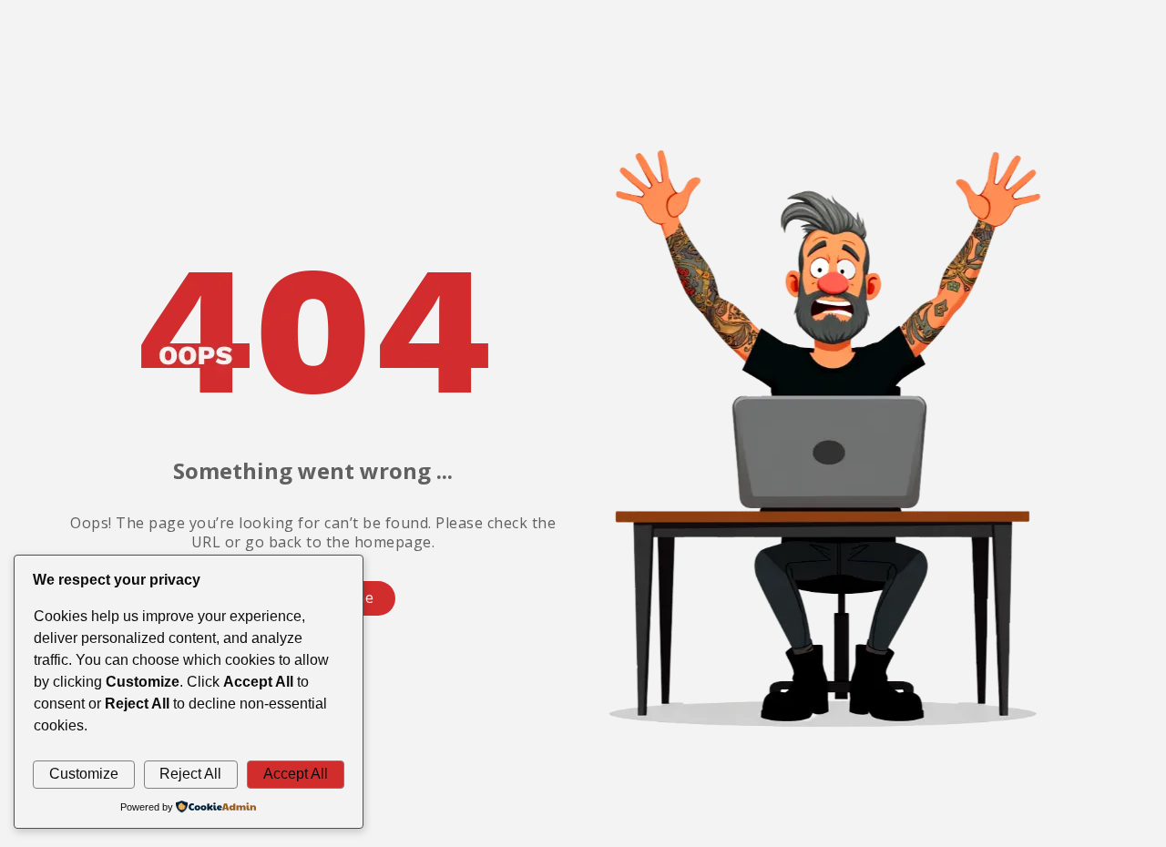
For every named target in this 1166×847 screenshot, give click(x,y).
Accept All (295, 773)
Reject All (190, 773)
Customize (83, 773)
